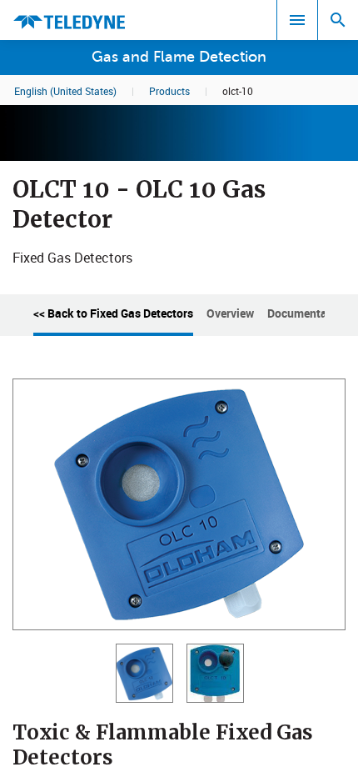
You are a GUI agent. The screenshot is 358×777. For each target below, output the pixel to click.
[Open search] (338, 20)
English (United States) (65, 91)
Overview (230, 313)
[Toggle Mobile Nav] (297, 20)
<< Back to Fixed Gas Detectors (113, 313)
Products (169, 91)
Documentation (307, 313)
